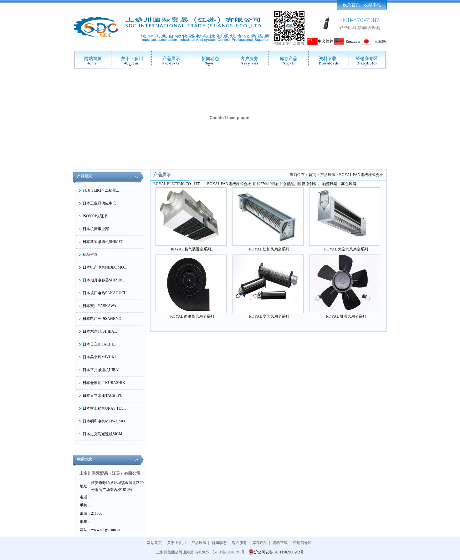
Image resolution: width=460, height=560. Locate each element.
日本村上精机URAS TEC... (104, 408)
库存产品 (288, 58)
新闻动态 (210, 58)
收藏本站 (372, 5)
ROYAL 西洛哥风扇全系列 (192, 316)
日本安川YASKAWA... (101, 306)
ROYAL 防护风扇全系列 (269, 249)
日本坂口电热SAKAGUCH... (106, 293)
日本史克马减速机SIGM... (104, 434)
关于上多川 (132, 58)
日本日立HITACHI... (99, 344)
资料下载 (327, 58)
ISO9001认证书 (95, 216)
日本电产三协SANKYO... (103, 318)
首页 (312, 175)
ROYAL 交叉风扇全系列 (269, 316)
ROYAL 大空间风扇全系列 (346, 249)
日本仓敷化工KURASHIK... (105, 383)
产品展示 (171, 58)
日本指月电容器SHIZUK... (104, 280)
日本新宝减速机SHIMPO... (104, 242)
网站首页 (93, 58)
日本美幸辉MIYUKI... (101, 357)
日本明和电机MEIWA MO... (105, 421)
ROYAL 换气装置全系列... (192, 249)
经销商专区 (367, 58)
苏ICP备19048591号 (228, 552)
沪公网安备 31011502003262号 (279, 552)
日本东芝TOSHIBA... (100, 331)
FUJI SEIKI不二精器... (101, 190)
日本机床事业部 (96, 229)
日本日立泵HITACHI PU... (104, 395)
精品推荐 (90, 254)
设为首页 (351, 5)
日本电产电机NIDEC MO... (105, 267)
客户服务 (249, 58)
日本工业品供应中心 (99, 203)
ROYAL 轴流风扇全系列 (346, 316)
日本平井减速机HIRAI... (102, 370)
